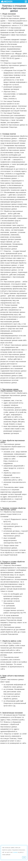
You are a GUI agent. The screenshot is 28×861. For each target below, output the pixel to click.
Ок (24, 857)
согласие (15, 852)
